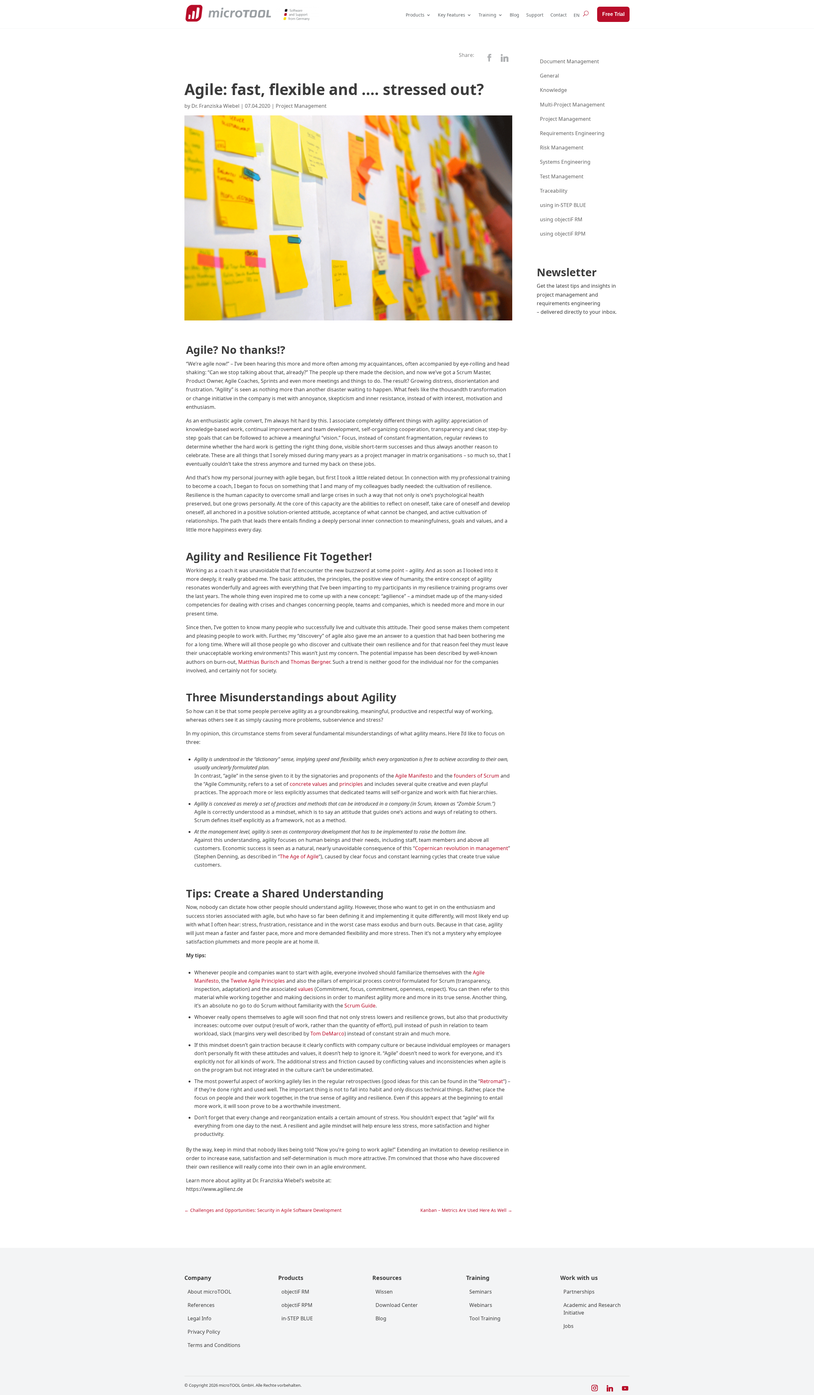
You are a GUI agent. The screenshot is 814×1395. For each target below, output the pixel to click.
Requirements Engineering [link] (572, 133)
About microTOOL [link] (209, 1291)
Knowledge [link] (553, 89)
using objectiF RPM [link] (563, 233)
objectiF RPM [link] (297, 1305)
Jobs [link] (568, 1326)
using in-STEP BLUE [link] (563, 205)
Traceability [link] (553, 190)
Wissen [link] (384, 1291)
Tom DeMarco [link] (327, 1033)
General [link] (549, 75)
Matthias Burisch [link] (258, 661)
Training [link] (487, 15)
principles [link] (351, 783)
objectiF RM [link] (295, 1291)
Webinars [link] (480, 1305)
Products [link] (415, 15)
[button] (489, 58)
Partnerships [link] (579, 1291)
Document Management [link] (569, 61)
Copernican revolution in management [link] (461, 848)
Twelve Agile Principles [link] (258, 980)
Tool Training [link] (484, 1318)
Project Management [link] (301, 105)
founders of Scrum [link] (476, 775)
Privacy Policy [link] (204, 1331)
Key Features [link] (451, 15)
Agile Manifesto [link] (414, 775)
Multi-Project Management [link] (572, 104)
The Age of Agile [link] (299, 856)
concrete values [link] (309, 783)
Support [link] (534, 15)
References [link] (201, 1305)
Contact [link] (558, 15)
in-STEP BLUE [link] (297, 1318)
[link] (228, 13)
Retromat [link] (491, 1081)
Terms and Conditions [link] (214, 1345)
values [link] (305, 989)
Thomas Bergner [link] (310, 661)
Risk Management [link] (561, 147)
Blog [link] (514, 15)
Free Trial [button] (613, 14)
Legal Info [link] (199, 1318)
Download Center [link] (397, 1305)
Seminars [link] (480, 1291)
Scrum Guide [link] (360, 1005)
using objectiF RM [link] (561, 219)
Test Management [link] (561, 176)
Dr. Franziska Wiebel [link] (215, 105)
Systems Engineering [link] (565, 161)
